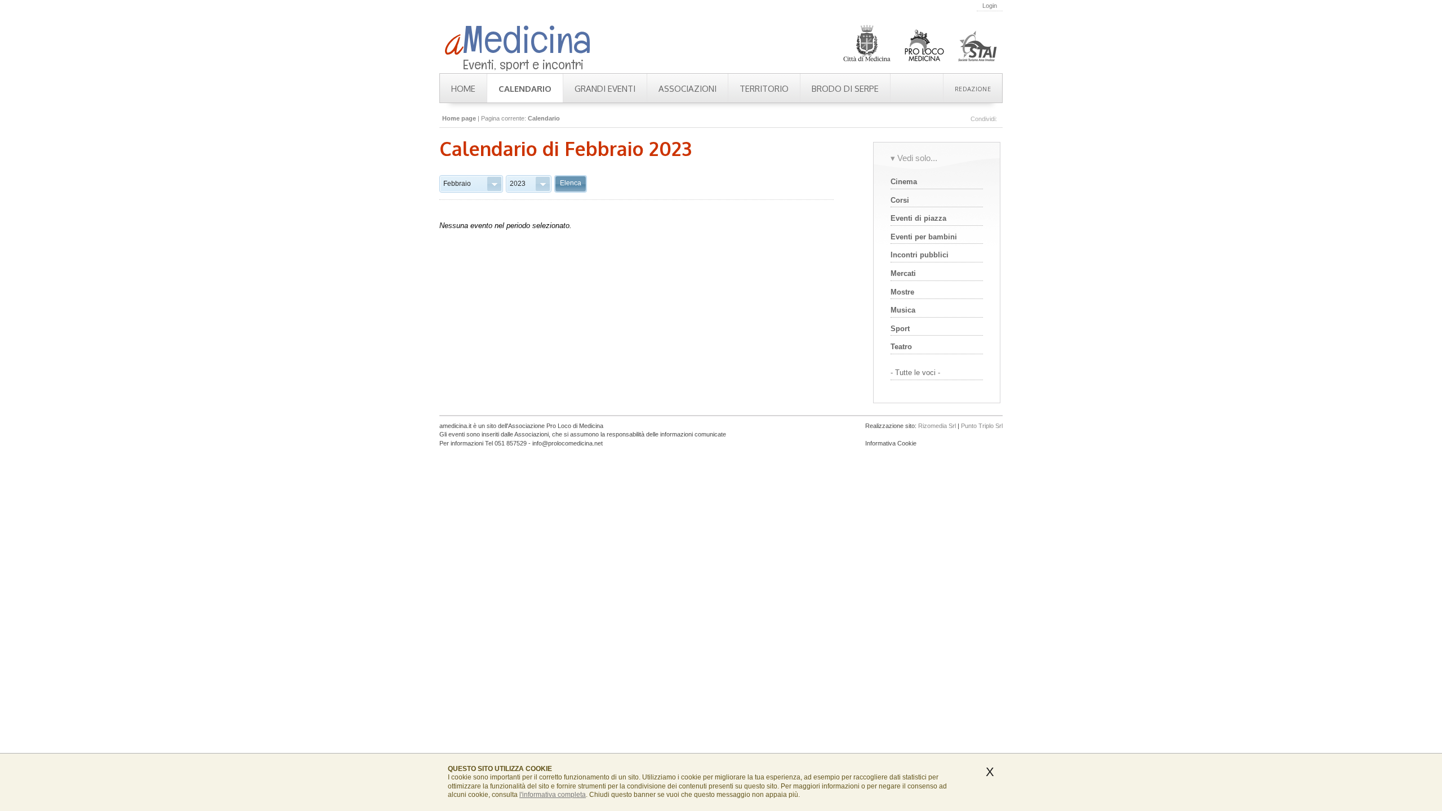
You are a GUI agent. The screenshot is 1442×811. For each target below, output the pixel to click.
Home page (459, 118)
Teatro (901, 346)
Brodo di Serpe (845, 88)
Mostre (902, 292)
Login (989, 5)
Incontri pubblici (920, 255)
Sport (900, 328)
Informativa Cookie (890, 443)
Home (463, 88)
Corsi (900, 200)
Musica (903, 310)
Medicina (518, 39)
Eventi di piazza (918, 218)
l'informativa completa (552, 795)
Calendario (525, 88)
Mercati (903, 273)
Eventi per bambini (924, 237)
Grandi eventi (605, 88)
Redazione (973, 88)
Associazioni (687, 88)
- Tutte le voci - (915, 372)
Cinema (904, 181)
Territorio (764, 88)
